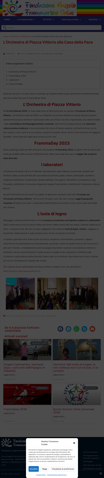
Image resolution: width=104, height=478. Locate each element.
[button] (74, 443)
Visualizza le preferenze (63, 469)
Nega (44, 469)
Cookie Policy (41, 475)
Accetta (33, 469)
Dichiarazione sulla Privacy (57, 475)
